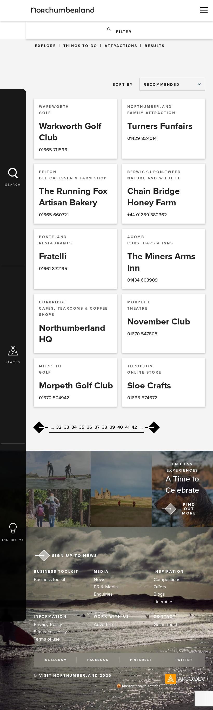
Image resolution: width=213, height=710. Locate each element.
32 (59, 427)
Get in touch (166, 624)
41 (127, 427)
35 (81, 427)
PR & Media (106, 587)
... (52, 427)
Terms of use (47, 639)
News (99, 579)
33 (66, 427)
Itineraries (163, 601)
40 (120, 427)
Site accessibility (50, 632)
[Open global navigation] (202, 10)
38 (104, 427)
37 (97, 427)
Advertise (103, 624)
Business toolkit (49, 579)
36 (89, 427)
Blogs (159, 594)
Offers (160, 587)
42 (134, 427)
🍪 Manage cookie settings (138, 686)
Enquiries (103, 594)
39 (112, 427)
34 (74, 427)
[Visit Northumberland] (62, 10)
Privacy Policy (48, 624)
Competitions (167, 579)
